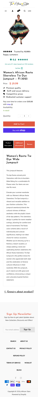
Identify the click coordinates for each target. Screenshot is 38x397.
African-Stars (25, 391)
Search (13, 341)
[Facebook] (15, 378)
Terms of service (13, 363)
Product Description (8, 144)
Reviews (29, 144)
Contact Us (10, 348)
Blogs (19, 370)
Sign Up (27, 330)
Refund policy (19, 356)
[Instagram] (21, 378)
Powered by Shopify (19, 394)
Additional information (19, 144)
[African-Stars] (19, 4)
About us (24, 341)
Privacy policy (26, 348)
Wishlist (28, 363)
